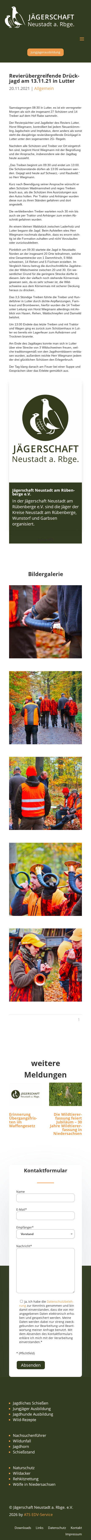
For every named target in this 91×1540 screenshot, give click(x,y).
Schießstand (24, 1452)
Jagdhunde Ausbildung (33, 1414)
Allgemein (44, 88)
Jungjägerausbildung (45, 52)
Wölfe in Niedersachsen (34, 1484)
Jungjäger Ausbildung (32, 1408)
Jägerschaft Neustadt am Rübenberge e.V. (43, 492)
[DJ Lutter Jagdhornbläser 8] (45, 657)
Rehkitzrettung (26, 1478)
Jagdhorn (21, 1446)
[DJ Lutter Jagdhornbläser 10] (45, 914)
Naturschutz (23, 1467)
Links (39, 1528)
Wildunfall (22, 1440)
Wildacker (21, 1473)
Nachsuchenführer (29, 1435)
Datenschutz (57, 1528)
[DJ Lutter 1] (45, 743)
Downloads (23, 1528)
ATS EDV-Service (38, 1514)
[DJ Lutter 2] (45, 828)
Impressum (73, 1534)
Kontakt (76, 1528)
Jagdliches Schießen (30, 1403)
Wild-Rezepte (24, 1419)
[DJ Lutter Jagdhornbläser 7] (45, 1000)
